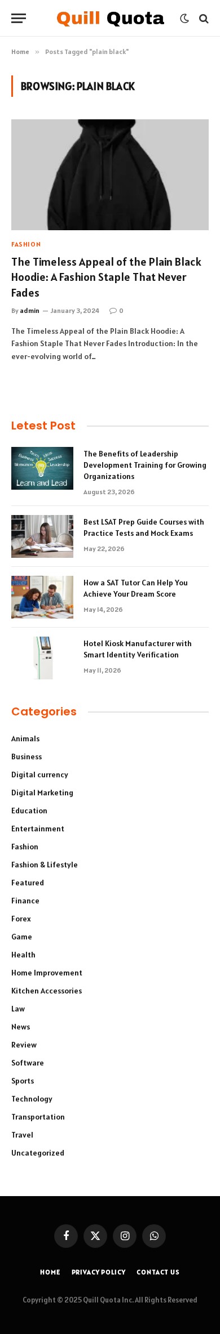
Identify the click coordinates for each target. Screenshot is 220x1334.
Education (29, 810)
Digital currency (39, 774)
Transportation (38, 1117)
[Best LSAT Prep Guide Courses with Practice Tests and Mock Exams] (42, 536)
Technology (31, 1099)
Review (24, 1045)
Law (18, 1009)
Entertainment (37, 828)
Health (23, 955)
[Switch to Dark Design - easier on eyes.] (184, 19)
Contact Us (158, 1272)
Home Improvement (46, 973)
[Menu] (18, 18)
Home (50, 1272)
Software (27, 1063)
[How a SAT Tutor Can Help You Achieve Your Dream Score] (42, 597)
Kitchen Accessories (46, 991)
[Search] (203, 18)
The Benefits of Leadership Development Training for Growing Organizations (144, 465)
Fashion (24, 846)
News (20, 1027)
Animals (25, 738)
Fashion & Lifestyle (44, 865)
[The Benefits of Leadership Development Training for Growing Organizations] (42, 468)
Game (21, 937)
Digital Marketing (42, 792)
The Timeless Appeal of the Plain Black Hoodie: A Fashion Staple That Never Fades (106, 276)
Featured (27, 883)
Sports (22, 1081)
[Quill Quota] (110, 18)
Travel (22, 1135)
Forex (21, 919)
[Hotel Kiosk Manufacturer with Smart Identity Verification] (42, 658)
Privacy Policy (99, 1272)
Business (26, 756)
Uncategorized (37, 1153)
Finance (25, 901)
